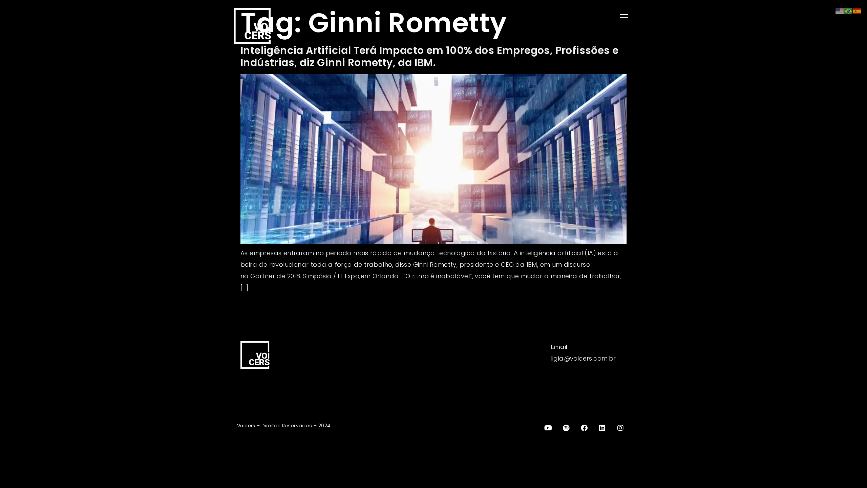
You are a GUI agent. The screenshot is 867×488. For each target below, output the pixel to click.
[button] (535, 17)
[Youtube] (548, 428)
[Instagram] (620, 428)
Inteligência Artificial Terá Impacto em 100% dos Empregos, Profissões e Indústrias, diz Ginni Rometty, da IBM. (429, 56)
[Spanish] (857, 10)
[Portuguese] (848, 10)
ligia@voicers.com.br (583, 358)
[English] (840, 10)
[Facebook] (584, 428)
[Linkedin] (602, 428)
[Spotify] (566, 428)
